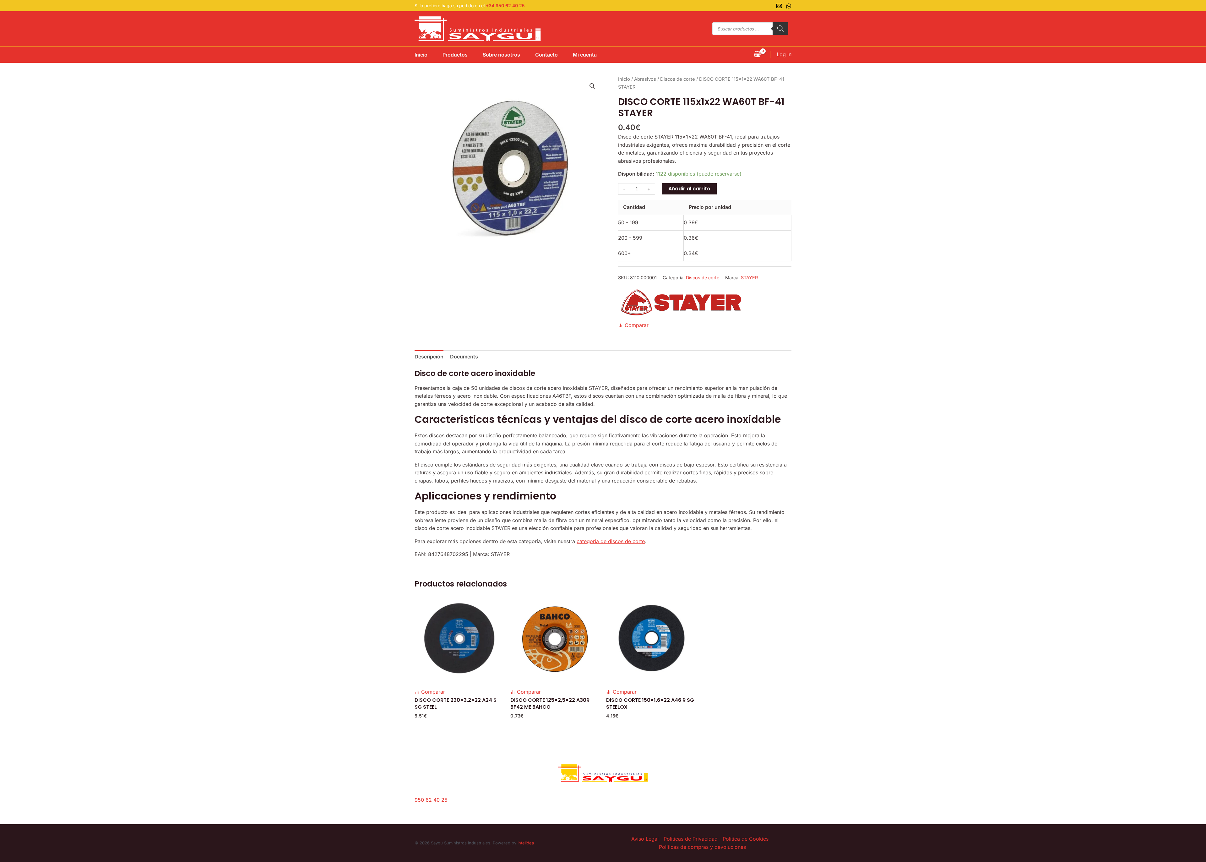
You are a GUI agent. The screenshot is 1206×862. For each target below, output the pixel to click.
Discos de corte (677, 79)
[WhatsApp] (788, 6)
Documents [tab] (464, 356)
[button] (592, 86)
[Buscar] (780, 28)
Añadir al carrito (689, 188)
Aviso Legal (645, 839)
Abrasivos (645, 79)
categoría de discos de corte (611, 541)
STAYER (749, 277)
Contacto (546, 55)
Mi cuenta (585, 55)
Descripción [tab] (429, 356)
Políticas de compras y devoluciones (702, 847)
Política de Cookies (746, 839)
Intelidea (526, 842)
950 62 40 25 (431, 800)
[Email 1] (779, 6)
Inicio (421, 55)
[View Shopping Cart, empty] (757, 54)
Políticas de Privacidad (691, 839)
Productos (455, 55)
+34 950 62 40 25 (505, 5)
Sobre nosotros (501, 55)
